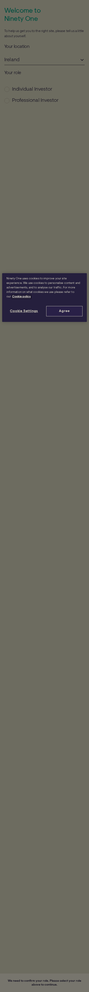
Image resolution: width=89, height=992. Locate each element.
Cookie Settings (24, 311)
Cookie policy (21, 296)
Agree (64, 311)
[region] (44, 297)
